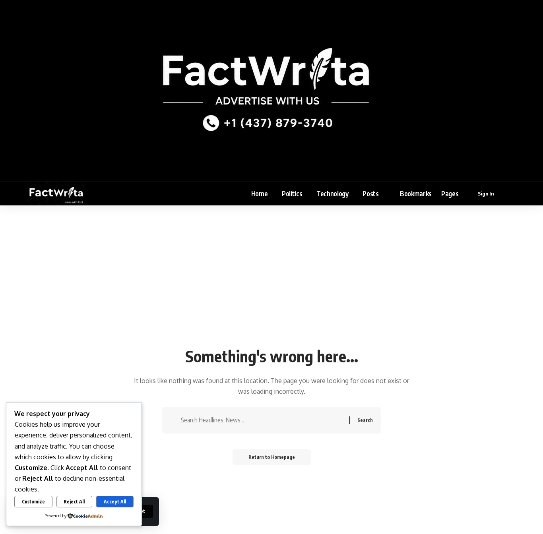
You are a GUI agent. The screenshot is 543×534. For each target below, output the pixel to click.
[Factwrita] (55, 193)
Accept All (115, 502)
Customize (33, 502)
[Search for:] (262, 420)
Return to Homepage (271, 457)
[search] (513, 193)
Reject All (74, 502)
